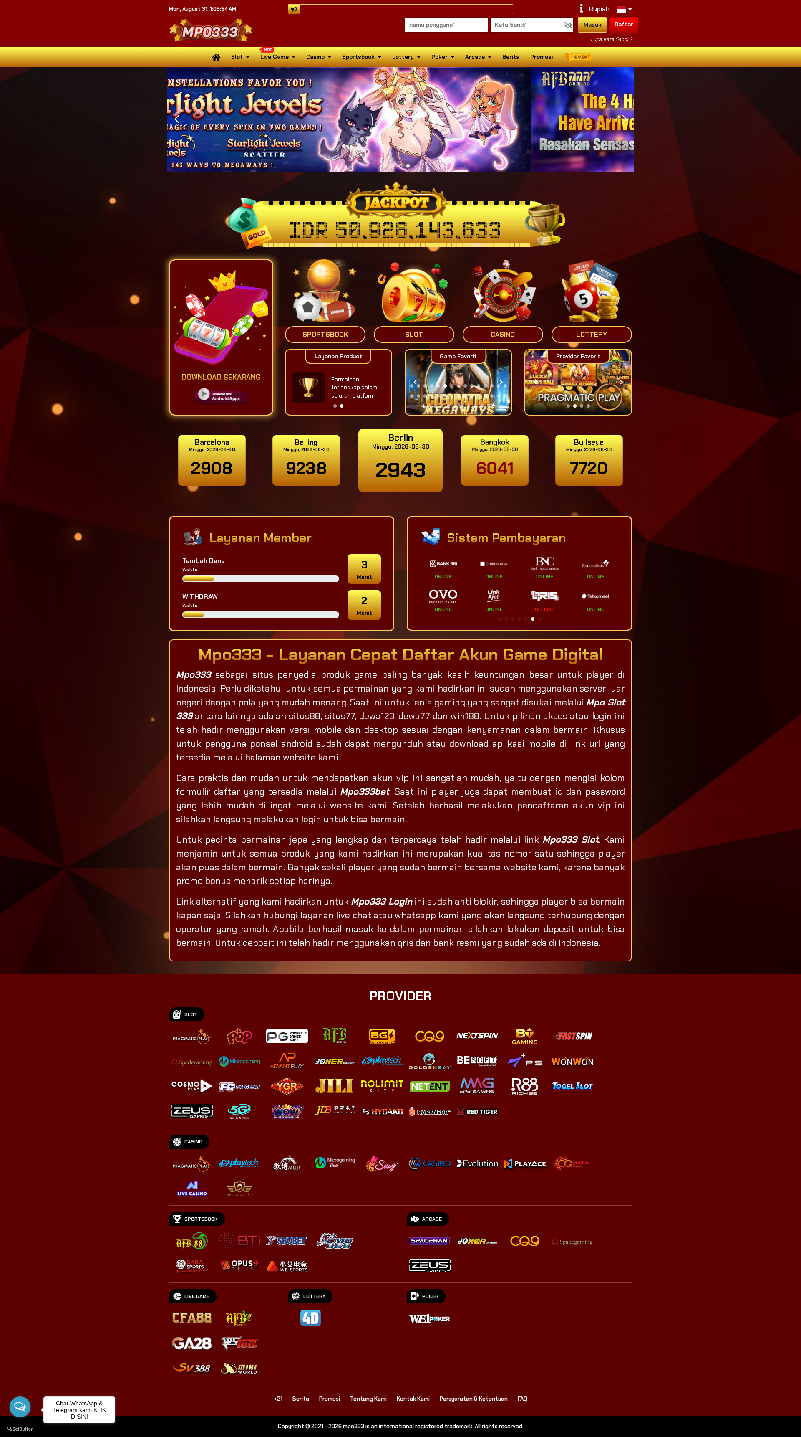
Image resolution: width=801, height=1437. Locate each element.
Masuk (593, 24)
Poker (439, 57)
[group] (578, 382)
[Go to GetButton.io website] (20, 1428)
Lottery (403, 57)
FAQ (522, 1398)
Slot (237, 57)
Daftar (624, 24)
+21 (278, 1398)
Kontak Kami (413, 1398)
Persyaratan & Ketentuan (474, 1398)
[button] (624, 119)
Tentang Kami (368, 1398)
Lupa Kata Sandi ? (611, 39)
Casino (315, 57)
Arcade (475, 57)
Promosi (541, 57)
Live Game (274, 57)
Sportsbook (358, 57)
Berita (510, 57)
